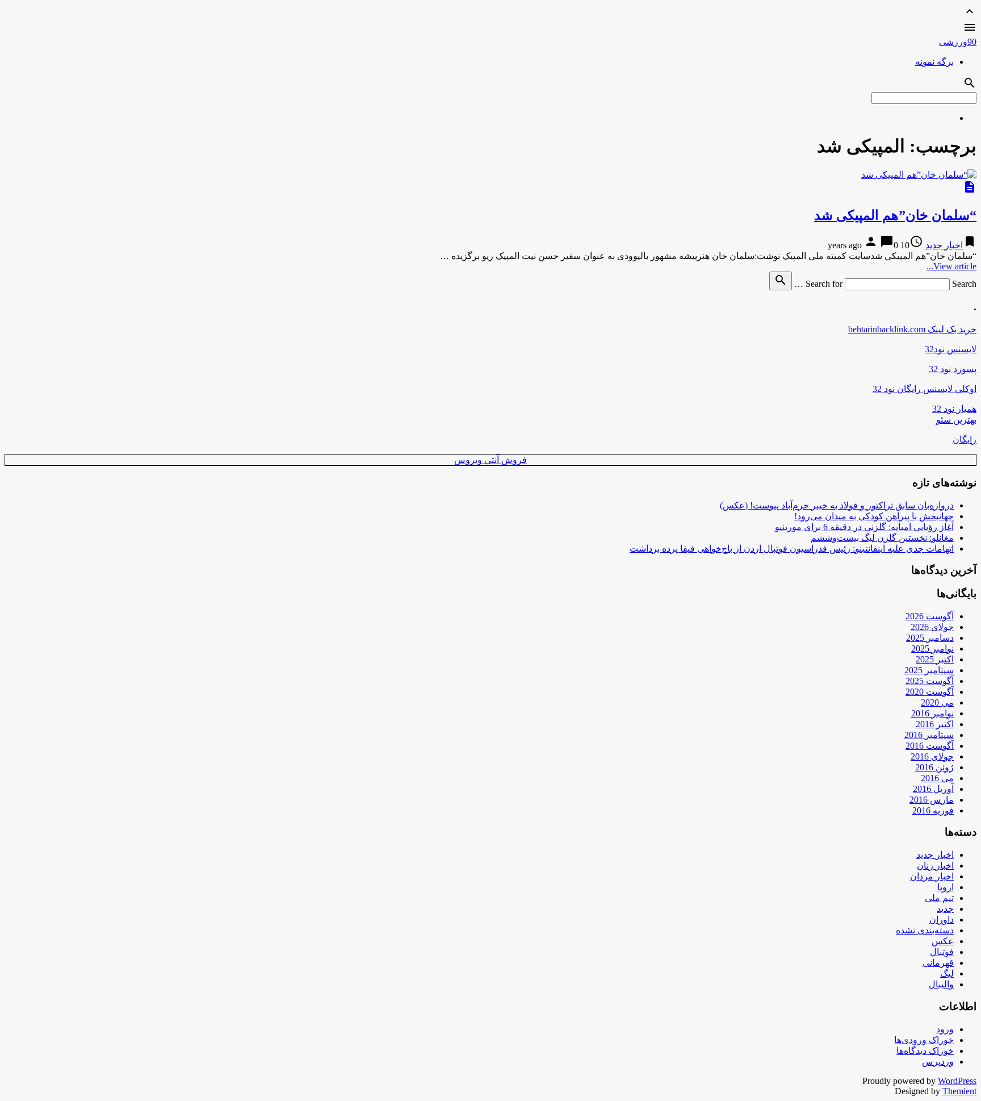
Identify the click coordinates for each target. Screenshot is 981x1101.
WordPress (957, 1081)
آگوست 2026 (929, 616)
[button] (490, 28)
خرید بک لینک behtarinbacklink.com (912, 329)
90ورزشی (957, 42)
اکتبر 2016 (935, 724)
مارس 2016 (931, 799)
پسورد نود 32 (952, 369)
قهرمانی (938, 962)
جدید (945, 909)
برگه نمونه (934, 61)
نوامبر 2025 (932, 648)
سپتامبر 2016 (929, 735)
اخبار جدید (944, 245)
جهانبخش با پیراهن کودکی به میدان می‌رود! (874, 516)
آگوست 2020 (929, 692)
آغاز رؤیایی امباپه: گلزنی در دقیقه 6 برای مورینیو (864, 527)
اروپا (945, 887)
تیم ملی (939, 898)
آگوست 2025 (929, 681)
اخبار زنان (935, 865)
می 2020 (937, 702)
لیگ (947, 973)
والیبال (941, 984)
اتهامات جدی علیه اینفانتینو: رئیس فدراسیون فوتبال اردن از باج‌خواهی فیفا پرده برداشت (792, 548)
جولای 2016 (932, 756)
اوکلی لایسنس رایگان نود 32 (924, 389)
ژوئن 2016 (934, 767)
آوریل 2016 (933, 789)
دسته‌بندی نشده (925, 930)
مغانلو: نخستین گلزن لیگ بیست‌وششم (882, 538)
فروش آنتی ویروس (490, 460)
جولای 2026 (932, 627)
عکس (943, 941)
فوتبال (942, 952)
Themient (959, 1091)
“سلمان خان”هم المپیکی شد (895, 215)
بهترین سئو (956, 419)
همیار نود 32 (954, 409)
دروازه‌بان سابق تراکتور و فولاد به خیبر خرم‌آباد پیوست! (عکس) (837, 505)
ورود (945, 1029)
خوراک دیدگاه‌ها (925, 1051)
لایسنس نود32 (950, 349)
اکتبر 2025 (935, 659)
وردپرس (938, 1061)
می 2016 (937, 778)
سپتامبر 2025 (929, 670)
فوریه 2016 (933, 810)
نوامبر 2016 (932, 713)
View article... (951, 266)
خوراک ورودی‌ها (924, 1040)
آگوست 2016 (929, 745)
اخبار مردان (932, 876)
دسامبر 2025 (930, 638)
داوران (941, 919)
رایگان (964, 439)
